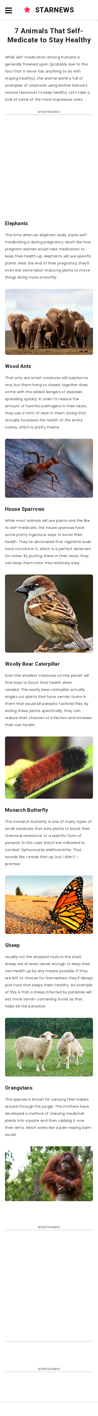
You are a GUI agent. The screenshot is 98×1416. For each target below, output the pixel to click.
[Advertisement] (49, 170)
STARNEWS (53, 10)
